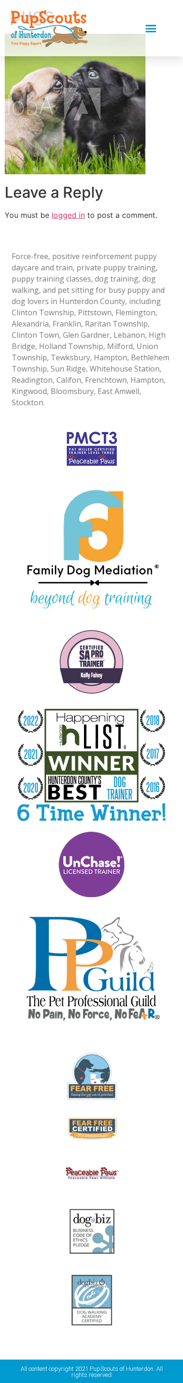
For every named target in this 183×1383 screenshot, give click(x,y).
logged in (68, 215)
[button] (151, 28)
